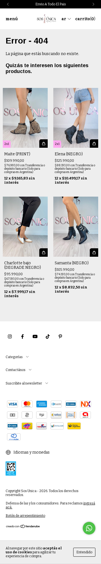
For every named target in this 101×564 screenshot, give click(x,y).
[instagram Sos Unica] (10, 337)
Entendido (84, 552)
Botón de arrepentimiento (25, 516)
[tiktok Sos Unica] (47, 337)
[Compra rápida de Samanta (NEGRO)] (94, 252)
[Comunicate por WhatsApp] (89, 528)
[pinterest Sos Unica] (60, 337)
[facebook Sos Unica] (22, 337)
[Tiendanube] (23, 527)
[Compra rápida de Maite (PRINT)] (43, 143)
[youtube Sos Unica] (35, 337)
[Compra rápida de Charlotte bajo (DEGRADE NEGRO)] (43, 252)
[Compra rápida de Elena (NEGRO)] (94, 143)
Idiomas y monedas (31, 452)
